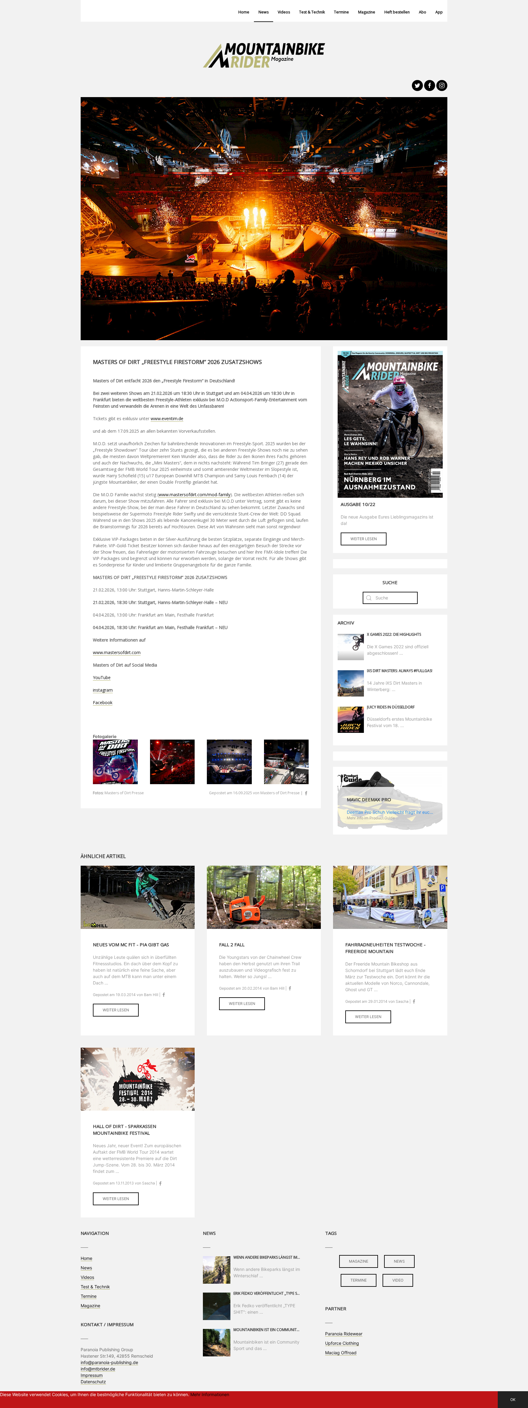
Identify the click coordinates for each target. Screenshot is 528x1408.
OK (512, 1399)
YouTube (102, 677)
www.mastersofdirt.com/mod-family (194, 494)
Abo (422, 12)
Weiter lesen (363, 539)
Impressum (92, 1375)
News (263, 12)
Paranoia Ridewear (343, 1333)
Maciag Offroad (341, 1352)
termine (358, 1280)
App (439, 12)
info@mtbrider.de (98, 1368)
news (399, 1261)
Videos (284, 12)
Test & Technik (312, 12)
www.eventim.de (167, 418)
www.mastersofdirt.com (117, 652)
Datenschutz (93, 1381)
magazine (358, 1261)
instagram (103, 690)
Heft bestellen (397, 12)
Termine (341, 12)
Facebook (102, 702)
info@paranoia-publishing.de (109, 1362)
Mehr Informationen (209, 1394)
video (397, 1280)
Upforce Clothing (342, 1343)
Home (243, 12)
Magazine (366, 12)
